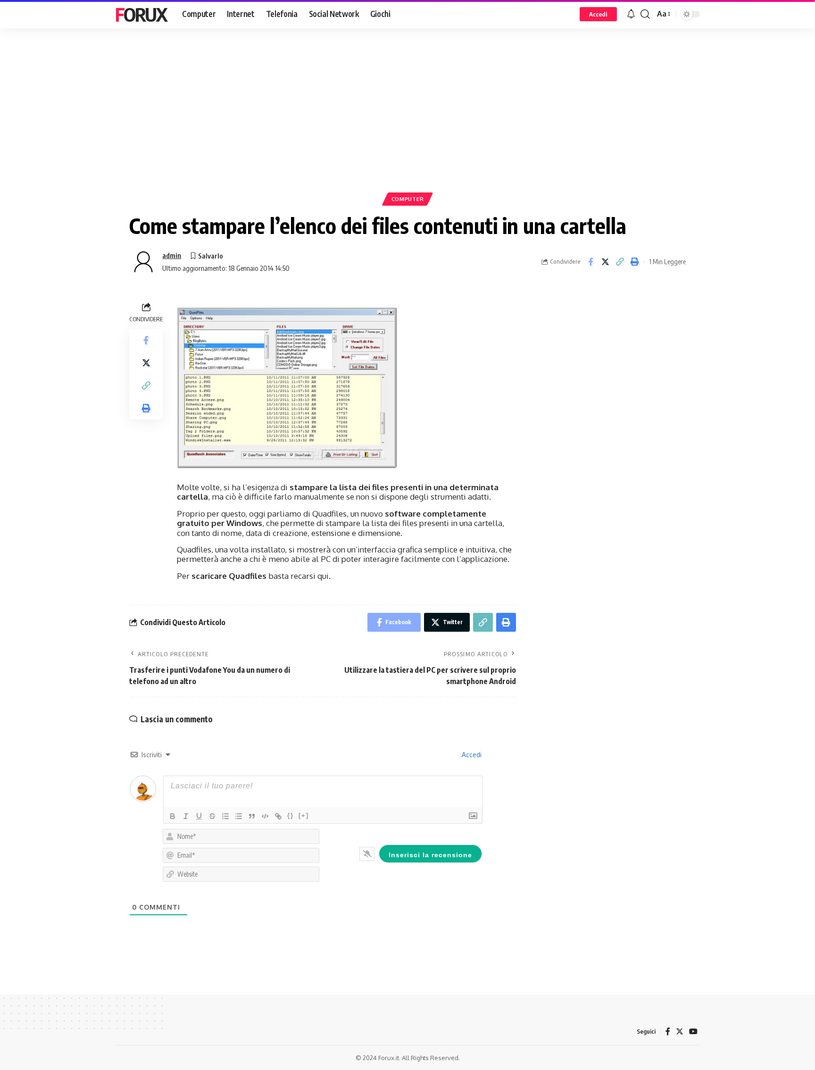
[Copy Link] (619, 261)
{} (290, 815)
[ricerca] (645, 14)
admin (171, 255)
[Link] (278, 816)
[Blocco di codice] (265, 816)
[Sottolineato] (199, 816)
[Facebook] (668, 1031)
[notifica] (631, 14)
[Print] (634, 261)
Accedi (471, 755)
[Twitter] (680, 1031)
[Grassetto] (172, 816)
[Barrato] (212, 816)
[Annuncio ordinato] (225, 816)
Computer (407, 198)
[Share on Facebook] (590, 261)
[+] (304, 815)
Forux (141, 14)
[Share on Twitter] (605, 261)
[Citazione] (251, 816)
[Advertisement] (407, 125)
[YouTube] (693, 1031)
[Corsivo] (185, 816)
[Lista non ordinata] (238, 816)
